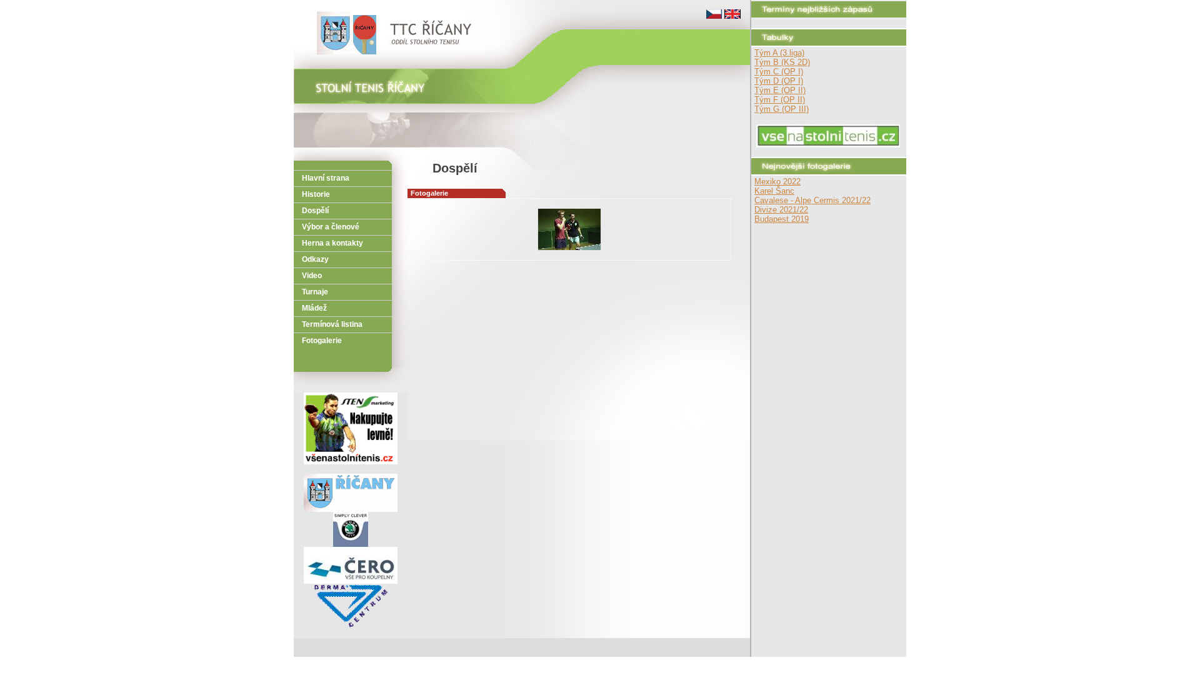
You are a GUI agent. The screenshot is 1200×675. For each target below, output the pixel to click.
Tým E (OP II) (780, 90)
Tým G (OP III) (781, 109)
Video (312, 275)
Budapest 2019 (781, 219)
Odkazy (315, 259)
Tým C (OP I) (778, 71)
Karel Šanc (774, 191)
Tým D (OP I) (778, 81)
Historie (316, 194)
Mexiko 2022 (777, 181)
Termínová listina (332, 324)
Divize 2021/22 (781, 209)
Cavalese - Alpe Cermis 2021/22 (812, 200)
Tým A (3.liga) (779, 53)
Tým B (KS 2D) (782, 62)
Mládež (314, 308)
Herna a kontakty (332, 243)
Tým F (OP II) (779, 99)
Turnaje (315, 292)
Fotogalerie (322, 340)
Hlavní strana (325, 178)
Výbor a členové (330, 226)
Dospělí (315, 210)
